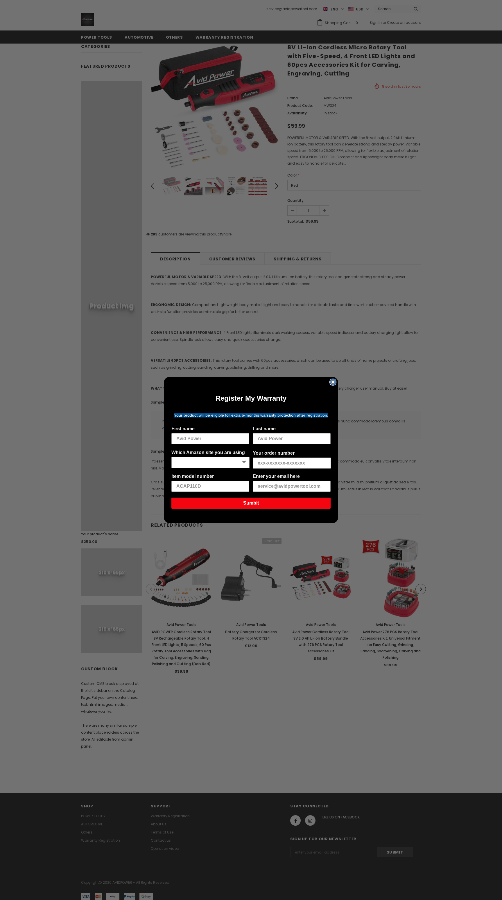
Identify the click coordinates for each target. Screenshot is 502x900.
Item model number (192, 476)
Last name (264, 428)
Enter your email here (276, 476)
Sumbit (251, 503)
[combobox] (208, 462)
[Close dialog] (333, 382)
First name (183, 428)
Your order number (274, 453)
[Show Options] (244, 462)
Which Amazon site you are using (208, 452)
